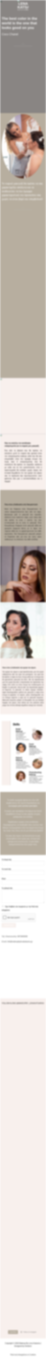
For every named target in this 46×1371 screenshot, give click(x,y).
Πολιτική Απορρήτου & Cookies (23, 1355)
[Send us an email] (24, 1360)
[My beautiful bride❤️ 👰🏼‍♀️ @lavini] (34, 1245)
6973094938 (22, 936)
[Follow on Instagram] (22, 1360)
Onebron (28, 1346)
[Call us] (27, 1360)
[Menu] (3, 5)
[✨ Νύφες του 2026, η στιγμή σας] (12, 1217)
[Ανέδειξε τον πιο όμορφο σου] (34, 1295)
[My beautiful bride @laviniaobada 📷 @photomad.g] (12, 1245)
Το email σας (6, 869)
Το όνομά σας (6, 859)
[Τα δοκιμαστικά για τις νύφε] (12, 1261)
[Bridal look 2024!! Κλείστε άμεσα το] (12, 1295)
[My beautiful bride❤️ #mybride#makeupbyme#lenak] (34, 1253)
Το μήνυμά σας (7, 888)
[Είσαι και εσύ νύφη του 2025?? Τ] (34, 1204)
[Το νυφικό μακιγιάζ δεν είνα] (34, 1118)
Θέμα (4, 879)
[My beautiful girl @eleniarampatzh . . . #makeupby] (34, 1278)
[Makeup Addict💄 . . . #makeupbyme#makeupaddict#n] (12, 1277)
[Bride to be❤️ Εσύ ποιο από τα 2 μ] (12, 1015)
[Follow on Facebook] (19, 1360)
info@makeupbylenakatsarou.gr (19, 942)
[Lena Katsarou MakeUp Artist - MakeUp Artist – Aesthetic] (23, 5)
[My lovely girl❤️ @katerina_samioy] (12, 1155)
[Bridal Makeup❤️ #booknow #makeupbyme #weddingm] (34, 1015)
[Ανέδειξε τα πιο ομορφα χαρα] (12, 1318)
